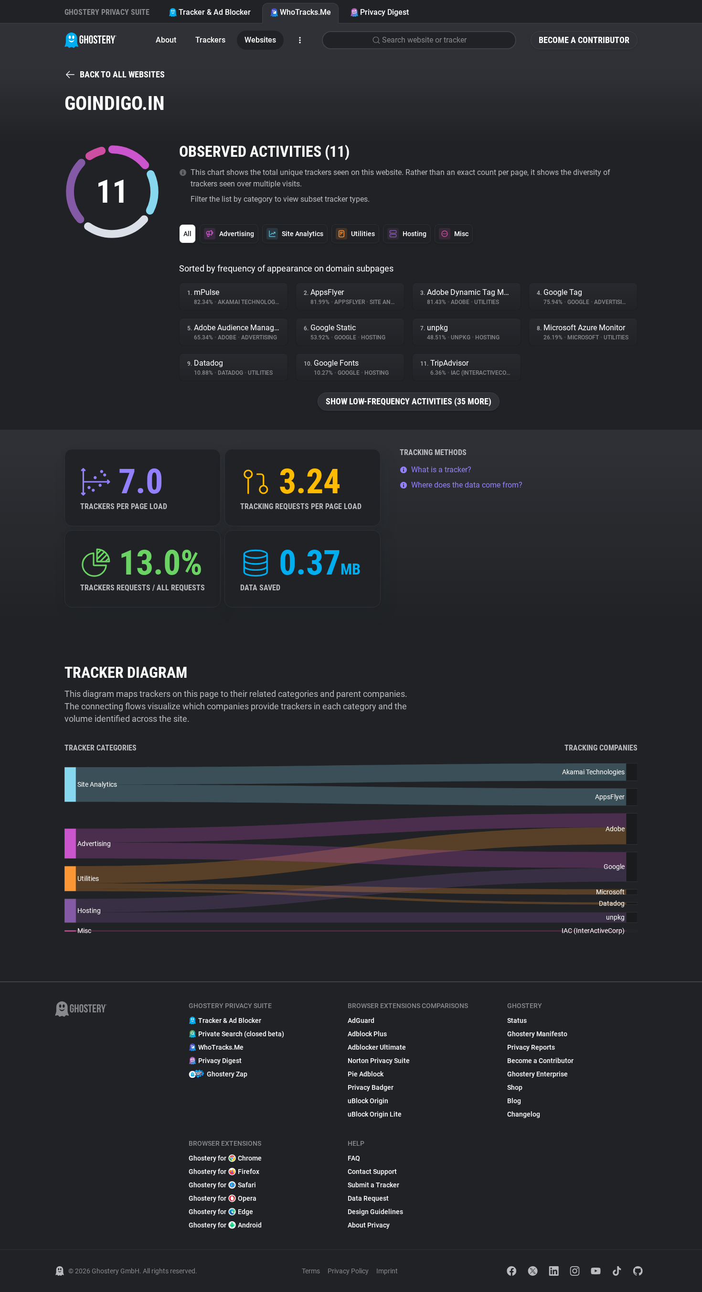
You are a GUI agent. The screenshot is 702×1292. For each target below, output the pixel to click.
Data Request (368, 1198)
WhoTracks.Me (305, 12)
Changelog (523, 1114)
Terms (311, 1271)
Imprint (387, 1271)
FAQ (354, 1158)
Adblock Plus (367, 1034)
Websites (260, 39)
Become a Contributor (584, 40)
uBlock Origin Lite (375, 1114)
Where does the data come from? (466, 484)
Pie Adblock (365, 1074)
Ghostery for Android (225, 1225)
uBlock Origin (368, 1101)
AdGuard (361, 1020)
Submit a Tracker (373, 1185)
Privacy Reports (531, 1047)
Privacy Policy (348, 1271)
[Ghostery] (90, 40)
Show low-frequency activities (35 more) (408, 401)
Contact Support (372, 1171)
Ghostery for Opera (222, 1198)
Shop (514, 1087)
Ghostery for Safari (222, 1185)
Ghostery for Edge (221, 1212)
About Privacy (369, 1225)
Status (517, 1020)
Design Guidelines (375, 1212)
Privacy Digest (384, 12)
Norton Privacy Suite (379, 1060)
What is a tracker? (441, 469)
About (166, 39)
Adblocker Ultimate (377, 1047)
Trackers (210, 39)
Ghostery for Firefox (224, 1171)
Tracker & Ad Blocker (215, 12)
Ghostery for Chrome (225, 1158)
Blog (514, 1101)
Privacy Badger (371, 1087)
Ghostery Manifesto (537, 1034)
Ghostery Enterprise (537, 1074)
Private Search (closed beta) (241, 1034)
